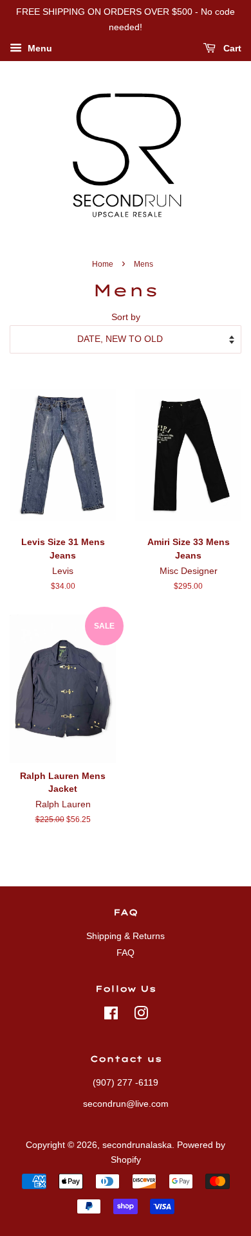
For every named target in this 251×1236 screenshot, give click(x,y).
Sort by (125, 317)
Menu (38, 48)
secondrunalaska (137, 1145)
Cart (231, 48)
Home (102, 264)
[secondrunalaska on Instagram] (141, 1016)
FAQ (125, 953)
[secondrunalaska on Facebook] (111, 1016)
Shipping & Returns (125, 936)
